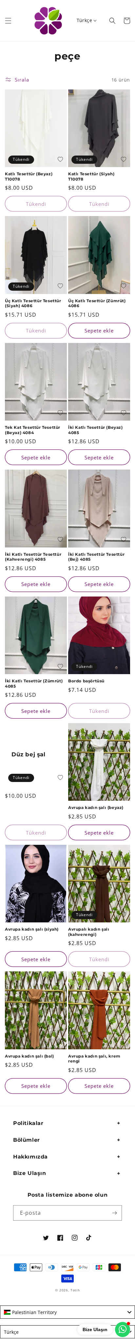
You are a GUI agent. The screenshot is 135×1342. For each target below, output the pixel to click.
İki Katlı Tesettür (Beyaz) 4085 (95, 430)
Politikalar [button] (28, 1123)
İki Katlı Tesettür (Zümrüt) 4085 (34, 683)
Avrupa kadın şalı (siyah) (32, 929)
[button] (8, 20)
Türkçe (84, 20)
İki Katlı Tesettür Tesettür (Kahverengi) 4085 (33, 557)
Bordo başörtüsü (86, 680)
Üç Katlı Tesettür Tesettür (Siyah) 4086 (33, 303)
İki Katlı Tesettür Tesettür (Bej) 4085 (96, 557)
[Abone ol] (114, 1213)
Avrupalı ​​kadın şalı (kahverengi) (88, 932)
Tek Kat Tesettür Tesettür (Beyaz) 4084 (32, 430)
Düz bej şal (28, 754)
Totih (75, 1290)
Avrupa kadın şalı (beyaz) (96, 807)
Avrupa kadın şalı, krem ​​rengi (95, 1059)
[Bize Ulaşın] (122, 1329)
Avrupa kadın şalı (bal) (29, 1056)
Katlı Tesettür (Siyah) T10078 (91, 176)
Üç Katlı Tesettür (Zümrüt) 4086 (97, 303)
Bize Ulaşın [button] (29, 1173)
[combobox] (67, 1312)
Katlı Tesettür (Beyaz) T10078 (28, 176)
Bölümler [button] (26, 1140)
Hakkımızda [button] (30, 1157)
